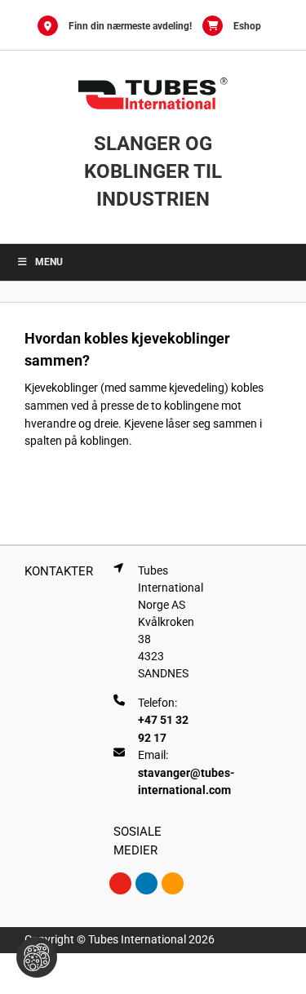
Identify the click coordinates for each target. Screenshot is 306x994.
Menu (49, 262)
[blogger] (173, 883)
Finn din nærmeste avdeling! (130, 26)
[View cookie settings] (36, 957)
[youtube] (120, 883)
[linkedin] (146, 883)
